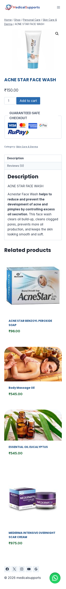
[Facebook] (7, 569)
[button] (57, 33)
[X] (14, 569)
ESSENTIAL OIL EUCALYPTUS (28, 447)
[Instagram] (22, 569)
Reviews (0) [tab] (15, 166)
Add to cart (28, 101)
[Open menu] (58, 7)
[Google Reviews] (36, 569)
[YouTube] (29, 569)
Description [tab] (15, 158)
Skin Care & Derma (27, 146)
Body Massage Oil (22, 388)
